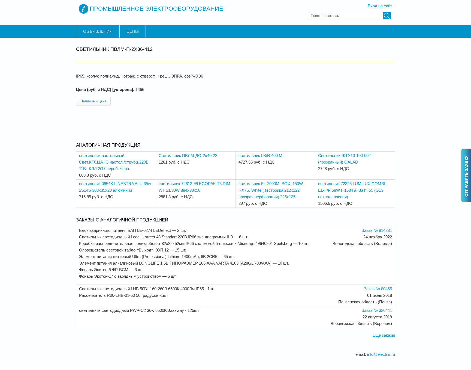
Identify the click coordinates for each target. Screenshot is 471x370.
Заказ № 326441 (377, 310)
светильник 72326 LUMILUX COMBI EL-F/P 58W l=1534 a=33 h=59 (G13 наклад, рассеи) (351, 190)
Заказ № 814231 (377, 230)
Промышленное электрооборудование (156, 8)
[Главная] (83, 9)
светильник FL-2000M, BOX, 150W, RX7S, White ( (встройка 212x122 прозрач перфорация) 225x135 (271, 190)
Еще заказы (384, 335)
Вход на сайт (380, 6)
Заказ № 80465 (378, 288)
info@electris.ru (381, 354)
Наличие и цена (93, 101)
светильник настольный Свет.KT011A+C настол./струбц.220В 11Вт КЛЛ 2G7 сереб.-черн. (114, 162)
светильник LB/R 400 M (260, 155)
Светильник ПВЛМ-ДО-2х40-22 (188, 155)
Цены (132, 31)
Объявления (98, 31)
